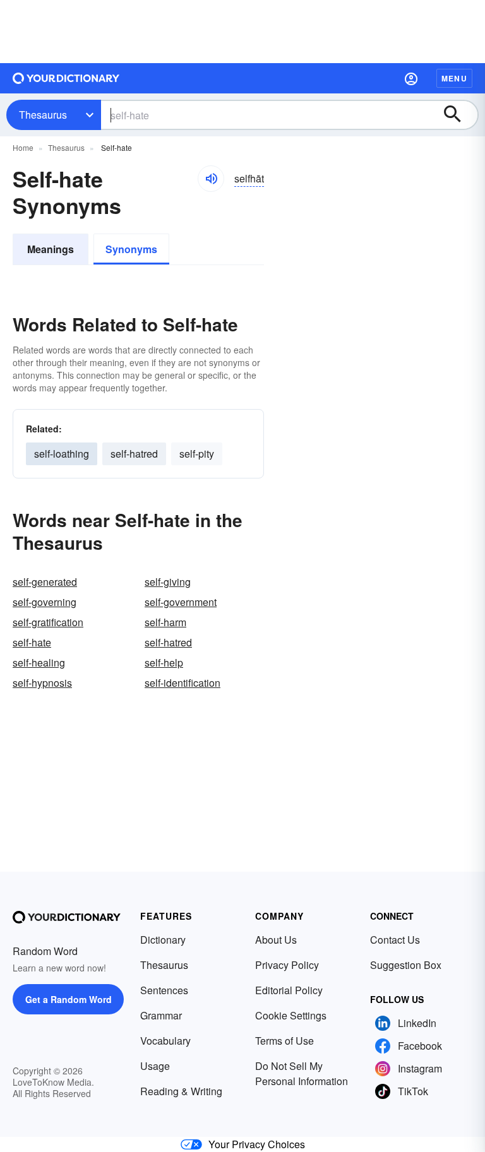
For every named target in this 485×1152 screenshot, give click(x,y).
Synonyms (131, 249)
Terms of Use (284, 1040)
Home (23, 147)
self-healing (39, 662)
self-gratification (48, 622)
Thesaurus (43, 114)
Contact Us (395, 939)
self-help (164, 662)
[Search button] (458, 115)
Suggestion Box (405, 965)
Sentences (164, 990)
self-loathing (61, 453)
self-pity (196, 453)
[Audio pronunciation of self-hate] (211, 178)
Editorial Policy (289, 990)
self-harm (165, 622)
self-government (181, 602)
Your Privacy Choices (256, 1144)
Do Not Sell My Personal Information (301, 1073)
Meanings (50, 249)
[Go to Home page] (66, 78)
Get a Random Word (68, 999)
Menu (454, 78)
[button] (411, 78)
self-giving (168, 581)
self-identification (182, 682)
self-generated (45, 581)
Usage (155, 1066)
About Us (276, 939)
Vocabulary (165, 1040)
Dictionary (163, 939)
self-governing (44, 602)
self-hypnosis (42, 682)
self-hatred (134, 453)
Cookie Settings (290, 1015)
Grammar (161, 1015)
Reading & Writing (181, 1091)
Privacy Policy (287, 965)
